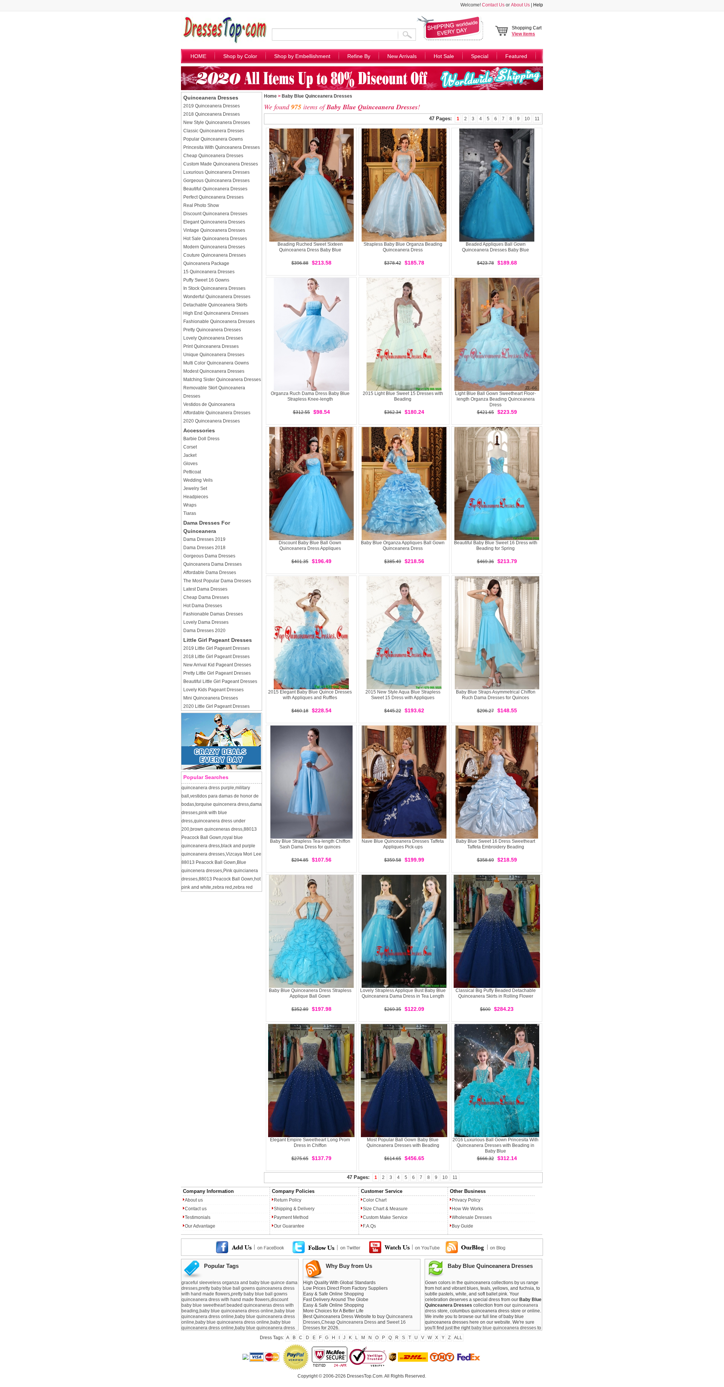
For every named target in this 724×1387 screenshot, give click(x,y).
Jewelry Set (195, 488)
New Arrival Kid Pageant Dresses (217, 664)
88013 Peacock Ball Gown (226, 879)
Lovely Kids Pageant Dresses (213, 689)
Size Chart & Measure (385, 1208)
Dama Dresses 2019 (204, 539)
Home (270, 96)
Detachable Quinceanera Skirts (215, 305)
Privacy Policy (466, 1200)
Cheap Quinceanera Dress (348, 1322)
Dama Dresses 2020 (204, 630)
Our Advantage (200, 1226)
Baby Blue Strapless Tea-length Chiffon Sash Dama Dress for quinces (310, 844)
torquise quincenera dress (222, 804)
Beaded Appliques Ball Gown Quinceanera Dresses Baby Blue (495, 247)
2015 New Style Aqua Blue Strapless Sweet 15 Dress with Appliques (402, 694)
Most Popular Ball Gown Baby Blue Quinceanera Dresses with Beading (403, 1142)
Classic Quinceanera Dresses (213, 130)
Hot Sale (444, 56)
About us (194, 1200)
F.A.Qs (369, 1226)
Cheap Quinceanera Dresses (213, 155)
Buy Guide (462, 1226)
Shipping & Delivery (294, 1208)
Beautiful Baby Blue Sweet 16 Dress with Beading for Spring (495, 545)
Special (479, 56)
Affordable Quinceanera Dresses (216, 412)
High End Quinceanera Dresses (215, 313)
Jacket (189, 455)
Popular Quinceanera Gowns (213, 139)
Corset (190, 447)
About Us (520, 5)
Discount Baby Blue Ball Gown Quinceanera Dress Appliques (310, 545)
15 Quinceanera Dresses (209, 271)
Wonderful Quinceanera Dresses (216, 296)
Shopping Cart (526, 31)
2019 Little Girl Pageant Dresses (216, 648)
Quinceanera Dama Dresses (212, 564)
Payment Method (291, 1217)
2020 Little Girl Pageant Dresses (216, 706)
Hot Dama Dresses (202, 605)
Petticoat (192, 472)
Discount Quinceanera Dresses (215, 213)
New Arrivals (402, 56)
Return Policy (287, 1200)
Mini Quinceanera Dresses (210, 698)
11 (537, 118)
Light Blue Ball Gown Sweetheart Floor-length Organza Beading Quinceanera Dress (495, 399)
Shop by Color (240, 56)
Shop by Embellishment (302, 56)
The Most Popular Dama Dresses (217, 580)
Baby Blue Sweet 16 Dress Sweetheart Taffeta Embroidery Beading (495, 844)
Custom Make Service (385, 1217)
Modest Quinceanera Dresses (213, 371)
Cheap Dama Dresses (206, 597)
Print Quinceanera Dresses (211, 346)
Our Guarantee (289, 1226)
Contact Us (493, 5)
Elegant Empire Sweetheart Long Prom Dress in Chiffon (310, 1142)
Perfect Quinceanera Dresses (213, 197)
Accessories (199, 430)
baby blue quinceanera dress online (236, 1311)
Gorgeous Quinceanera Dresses (216, 180)
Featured (516, 56)
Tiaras (189, 513)
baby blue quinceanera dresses (503, 1327)
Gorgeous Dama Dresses (209, 556)
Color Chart (375, 1200)
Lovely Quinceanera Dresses (213, 338)
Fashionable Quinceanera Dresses (219, 321)
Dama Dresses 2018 (204, 547)
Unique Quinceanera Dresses (213, 354)
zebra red (222, 887)
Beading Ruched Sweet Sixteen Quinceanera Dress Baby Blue (310, 247)
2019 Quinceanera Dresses (211, 106)
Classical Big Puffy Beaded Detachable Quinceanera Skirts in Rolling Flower (496, 993)
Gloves (190, 463)
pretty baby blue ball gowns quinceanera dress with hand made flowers (234, 1296)
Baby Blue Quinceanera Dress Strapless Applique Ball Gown (310, 993)
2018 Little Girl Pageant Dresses (216, 656)
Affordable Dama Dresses (209, 572)
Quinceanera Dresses (210, 98)
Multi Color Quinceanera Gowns (216, 363)
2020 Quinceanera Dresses (211, 421)
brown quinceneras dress (216, 829)
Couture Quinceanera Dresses (214, 255)
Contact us (196, 1208)
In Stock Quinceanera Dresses (214, 288)
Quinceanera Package (206, 263)
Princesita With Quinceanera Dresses (221, 147)
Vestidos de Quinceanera (209, 404)
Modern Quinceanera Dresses (214, 247)
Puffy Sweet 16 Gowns (206, 280)
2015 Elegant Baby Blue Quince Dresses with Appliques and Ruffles (310, 694)
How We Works (467, 1208)
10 (527, 118)
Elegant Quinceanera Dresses (214, 222)
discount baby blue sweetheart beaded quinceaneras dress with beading (237, 1305)
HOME (198, 56)
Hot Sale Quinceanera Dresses (215, 238)
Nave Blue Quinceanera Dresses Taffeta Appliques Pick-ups (403, 844)
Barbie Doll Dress (201, 438)
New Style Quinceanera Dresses (216, 122)
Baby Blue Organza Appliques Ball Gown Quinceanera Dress (403, 545)
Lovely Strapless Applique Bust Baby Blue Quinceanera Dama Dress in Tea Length (403, 993)
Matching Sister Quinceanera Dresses (222, 379)
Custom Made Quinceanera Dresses (220, 164)
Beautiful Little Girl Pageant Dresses (220, 681)
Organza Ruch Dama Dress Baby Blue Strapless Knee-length (310, 396)
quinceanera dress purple (207, 787)
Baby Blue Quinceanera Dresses (317, 96)
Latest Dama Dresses (205, 589)
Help (538, 5)
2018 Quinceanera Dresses (211, 114)
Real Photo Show (201, 205)
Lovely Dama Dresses (206, 622)
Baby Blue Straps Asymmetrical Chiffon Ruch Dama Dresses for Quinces (495, 694)
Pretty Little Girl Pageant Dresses (217, 673)
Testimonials (197, 1217)
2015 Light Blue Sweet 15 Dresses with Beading (403, 396)
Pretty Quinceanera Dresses (212, 329)
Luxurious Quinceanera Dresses (216, 172)
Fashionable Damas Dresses (213, 614)
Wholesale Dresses (472, 1217)
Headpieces (195, 496)
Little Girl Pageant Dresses (217, 640)
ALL (458, 1337)
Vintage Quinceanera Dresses (214, 230)
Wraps (189, 505)
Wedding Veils (198, 480)
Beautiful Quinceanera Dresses (215, 188)
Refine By (358, 56)
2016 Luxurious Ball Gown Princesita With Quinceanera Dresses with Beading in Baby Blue (495, 1145)
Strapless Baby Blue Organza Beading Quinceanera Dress (403, 247)
